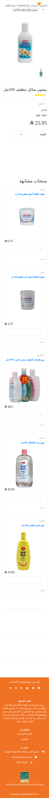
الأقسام (24, 739)
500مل (42, 438)
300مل (42, 521)
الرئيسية (43, 5)
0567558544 (22, 762)
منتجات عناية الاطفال (27, 5)
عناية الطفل (10, 5)
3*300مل (41, 355)
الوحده (43, 134)
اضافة (41, 104)
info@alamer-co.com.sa (22, 757)
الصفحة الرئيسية (24, 734)
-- (46, 84)
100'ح (42, 273)
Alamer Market (25, 794)
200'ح (42, 190)
